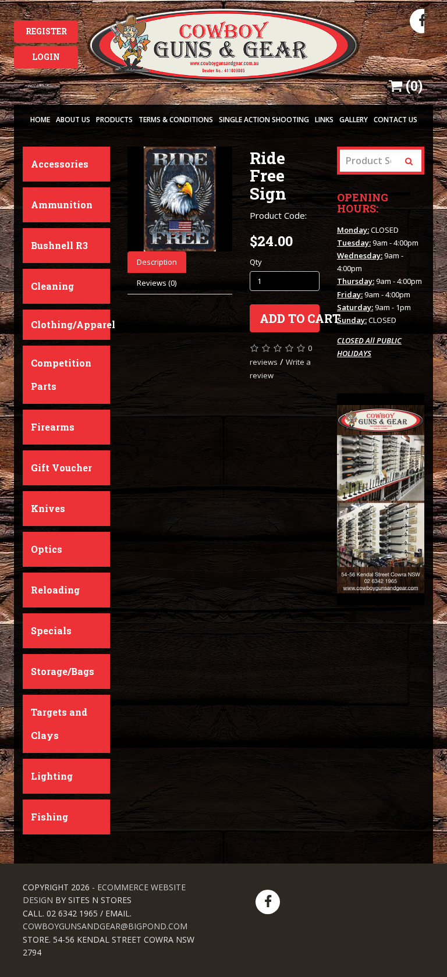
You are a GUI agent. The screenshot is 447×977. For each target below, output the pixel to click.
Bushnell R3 (59, 245)
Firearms (52, 427)
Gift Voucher (61, 467)
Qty (256, 262)
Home (40, 120)
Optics (46, 549)
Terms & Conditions (176, 120)
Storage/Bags (62, 671)
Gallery (353, 120)
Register (46, 31)
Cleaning (52, 286)
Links (324, 120)
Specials (51, 630)
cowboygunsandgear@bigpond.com (105, 926)
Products (114, 120)
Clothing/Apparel (70, 324)
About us (73, 120)
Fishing (49, 817)
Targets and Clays (59, 723)
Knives (48, 508)
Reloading (55, 590)
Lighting (52, 776)
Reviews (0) (156, 283)
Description (157, 262)
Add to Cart (290, 318)
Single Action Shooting (264, 120)
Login (46, 56)
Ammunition (62, 204)
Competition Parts (61, 374)
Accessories (59, 164)
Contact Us (395, 120)
